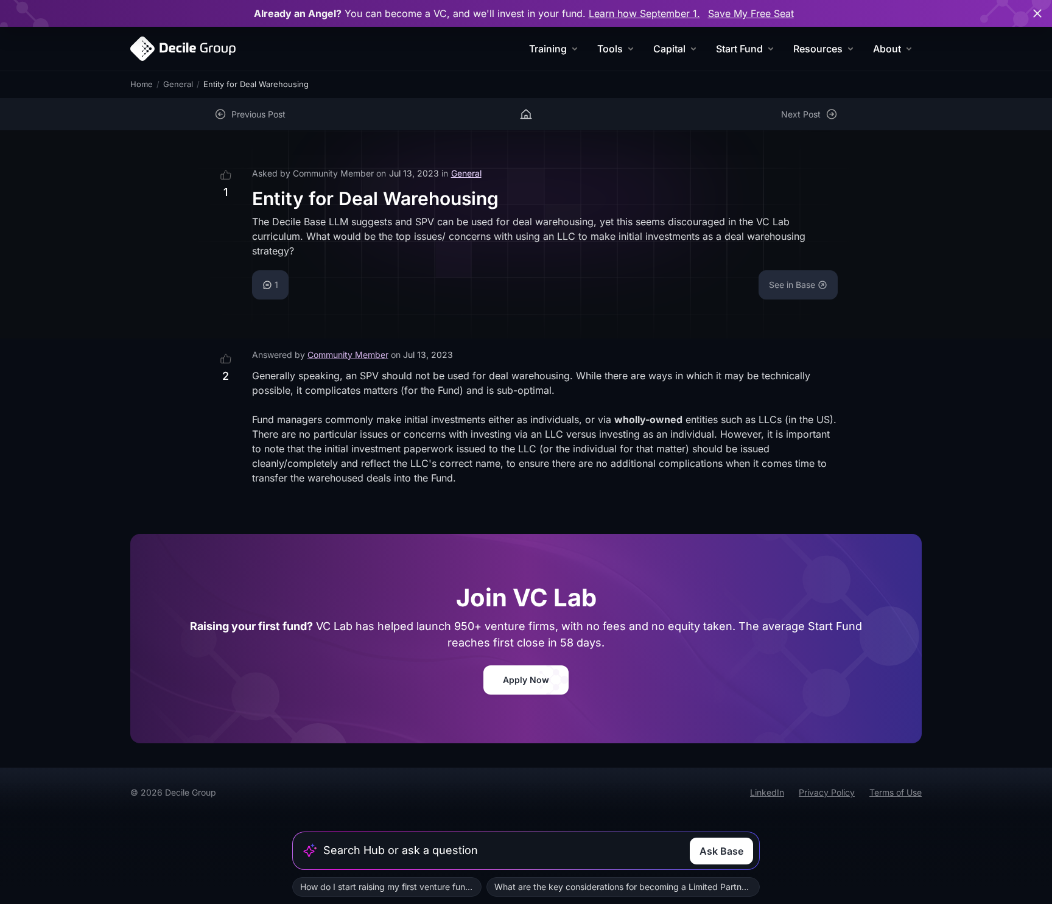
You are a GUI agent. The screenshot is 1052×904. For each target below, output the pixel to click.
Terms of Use (895, 792)
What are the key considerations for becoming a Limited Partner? (624, 886)
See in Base (792, 284)
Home (141, 84)
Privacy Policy (827, 792)
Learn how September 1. (644, 13)
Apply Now (526, 679)
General (178, 84)
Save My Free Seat (751, 13)
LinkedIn (767, 792)
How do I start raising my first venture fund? (387, 886)
